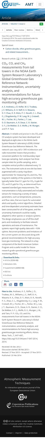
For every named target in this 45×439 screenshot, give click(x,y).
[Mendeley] (5, 284)
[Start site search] (41, 24)
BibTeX (7, 271)
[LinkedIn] (21, 284)
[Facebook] (16, 284)
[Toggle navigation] (39, 4)
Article (9, 30)
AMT (29, 4)
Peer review (19, 30)
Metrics (30, 30)
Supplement (10, 268)
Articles (5, 24)
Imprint (18, 433)
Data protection (31, 433)
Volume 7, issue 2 (18, 24)
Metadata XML (11, 264)
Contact (9, 433)
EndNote (8, 275)
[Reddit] (10, 284)
